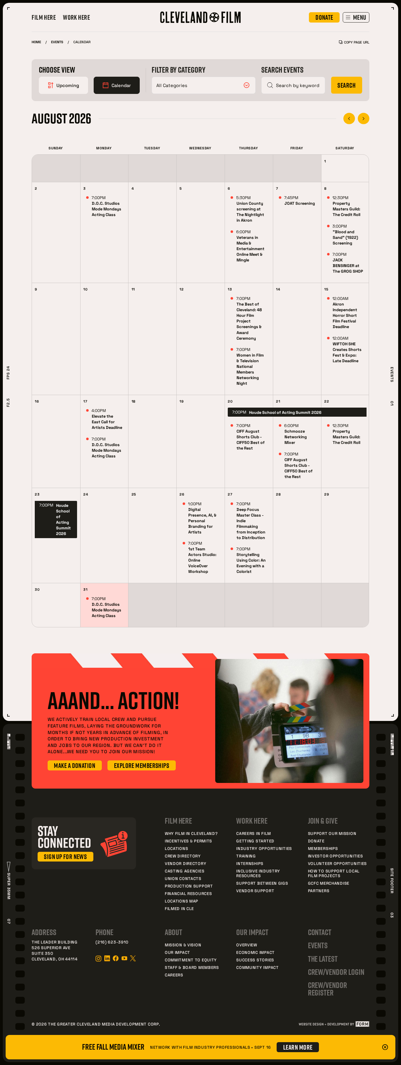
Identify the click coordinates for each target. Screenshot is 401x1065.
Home (36, 42)
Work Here (76, 17)
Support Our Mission (332, 833)
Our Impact (177, 952)
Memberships (323, 848)
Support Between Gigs (262, 883)
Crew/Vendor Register (327, 989)
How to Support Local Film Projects (334, 873)
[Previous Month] (349, 118)
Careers (174, 975)
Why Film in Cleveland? (191, 833)
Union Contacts (183, 878)
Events (57, 42)
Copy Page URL (356, 42)
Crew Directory (183, 856)
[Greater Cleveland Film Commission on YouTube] (124, 958)
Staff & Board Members (192, 967)
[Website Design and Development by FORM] (333, 1024)
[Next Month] (363, 118)
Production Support (189, 886)
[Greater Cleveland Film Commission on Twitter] (133, 958)
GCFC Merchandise (328, 883)
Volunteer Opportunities (337, 863)
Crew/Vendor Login (336, 972)
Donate (316, 841)
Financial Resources (188, 893)
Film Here (44, 17)
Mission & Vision (183, 945)
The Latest (323, 959)
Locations (176, 848)
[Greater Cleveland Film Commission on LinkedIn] (107, 958)
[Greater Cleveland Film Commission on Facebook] (115, 958)
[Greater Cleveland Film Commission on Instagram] (98, 958)
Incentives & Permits (188, 841)
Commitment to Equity (191, 960)
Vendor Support (255, 890)
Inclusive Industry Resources (258, 873)
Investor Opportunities (335, 856)
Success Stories (255, 960)
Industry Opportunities (264, 848)
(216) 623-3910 (112, 942)
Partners (319, 890)
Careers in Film (253, 833)
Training (246, 856)
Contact (320, 932)
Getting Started (255, 841)
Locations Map (181, 901)
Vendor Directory (185, 863)
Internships (249, 863)
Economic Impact (255, 952)
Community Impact (257, 967)
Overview (246, 945)
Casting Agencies (184, 871)
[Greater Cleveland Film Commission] (200, 17)
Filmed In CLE (179, 908)
